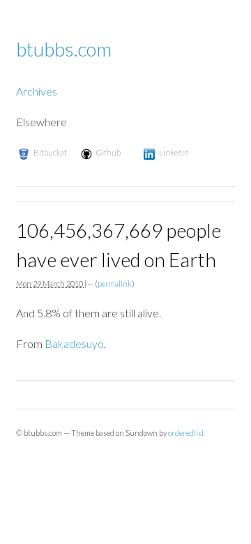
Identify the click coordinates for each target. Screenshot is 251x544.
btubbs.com (64, 49)
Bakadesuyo (74, 343)
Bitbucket (50, 152)
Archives (36, 91)
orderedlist (186, 432)
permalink (115, 283)
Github (108, 152)
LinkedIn (174, 152)
